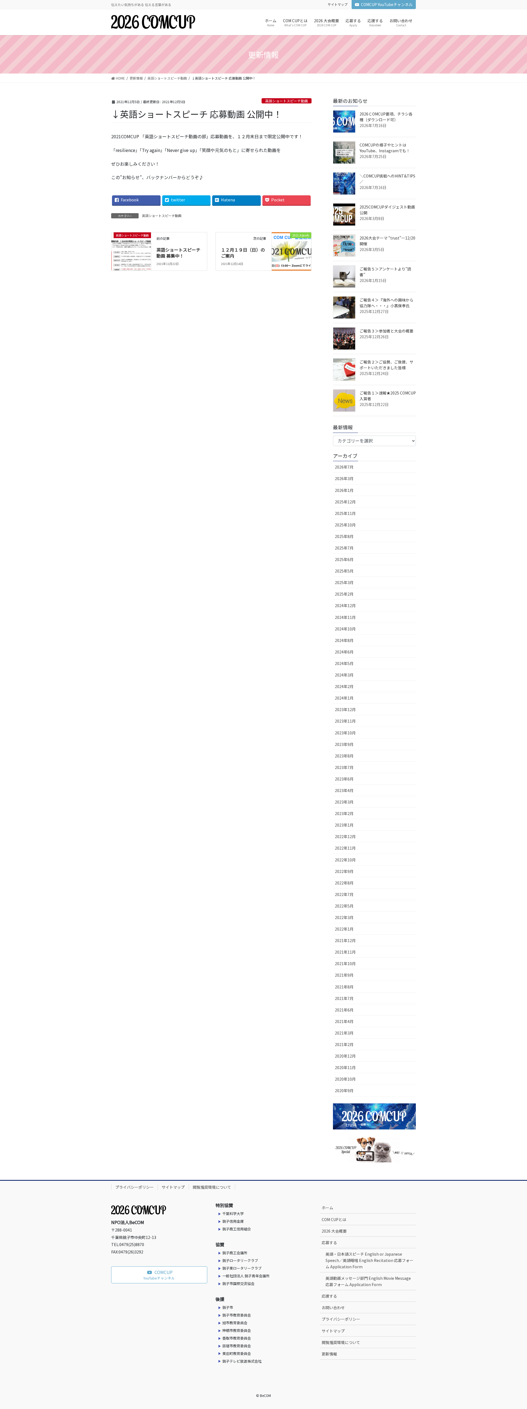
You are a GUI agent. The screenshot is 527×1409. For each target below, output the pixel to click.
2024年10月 (345, 629)
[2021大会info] (291, 243)
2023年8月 (344, 756)
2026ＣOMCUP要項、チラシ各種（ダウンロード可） (386, 116)
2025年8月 (344, 536)
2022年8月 (344, 883)
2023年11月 (345, 721)
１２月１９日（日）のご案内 (243, 252)
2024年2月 (344, 686)
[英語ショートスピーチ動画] (131, 242)
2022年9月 (344, 871)
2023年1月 (344, 825)
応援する (329, 1296)
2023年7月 (344, 767)
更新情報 (329, 1354)
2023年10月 (345, 733)
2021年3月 (344, 1033)
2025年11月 (345, 513)
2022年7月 (344, 894)
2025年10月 (345, 525)
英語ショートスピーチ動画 (286, 100)
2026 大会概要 (334, 1231)
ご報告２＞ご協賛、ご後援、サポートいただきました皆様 (386, 364)
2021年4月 (344, 1021)
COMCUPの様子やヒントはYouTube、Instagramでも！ (385, 147)
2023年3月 (344, 802)
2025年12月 (345, 502)
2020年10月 (345, 1079)
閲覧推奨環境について (212, 1187)
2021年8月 (344, 987)
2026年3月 (344, 478)
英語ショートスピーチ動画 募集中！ (178, 252)
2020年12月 (345, 1056)
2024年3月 (344, 675)
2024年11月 (345, 617)
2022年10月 (345, 860)
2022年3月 (344, 917)
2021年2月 (344, 1044)
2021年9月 (344, 975)
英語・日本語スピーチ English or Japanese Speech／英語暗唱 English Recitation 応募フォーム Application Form (369, 1260)
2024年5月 (344, 663)
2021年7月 (344, 998)
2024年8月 (344, 640)
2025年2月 (344, 594)
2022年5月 (344, 906)
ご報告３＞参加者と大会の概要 (386, 331)
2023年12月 (345, 709)
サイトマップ (337, 4)
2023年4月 (344, 790)
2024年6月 (344, 652)
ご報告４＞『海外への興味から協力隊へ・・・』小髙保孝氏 (386, 302)
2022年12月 (345, 836)
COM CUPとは (334, 1219)
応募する (329, 1242)
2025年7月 (344, 548)
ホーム (327, 1207)
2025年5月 (344, 571)
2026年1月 (344, 490)
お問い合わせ (333, 1307)
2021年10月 (345, 963)
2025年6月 (344, 559)
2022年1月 (344, 929)
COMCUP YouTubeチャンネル (387, 4)
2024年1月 (344, 698)
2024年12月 (345, 605)
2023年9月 (344, 744)
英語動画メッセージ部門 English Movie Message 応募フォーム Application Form (368, 1281)
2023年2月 (344, 813)
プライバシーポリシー (134, 1187)
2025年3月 (344, 582)
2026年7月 (344, 467)
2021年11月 (345, 952)
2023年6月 (344, 779)
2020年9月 (344, 1090)
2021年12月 (345, 940)
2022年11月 (345, 848)
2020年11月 (345, 1067)
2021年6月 (344, 1010)
